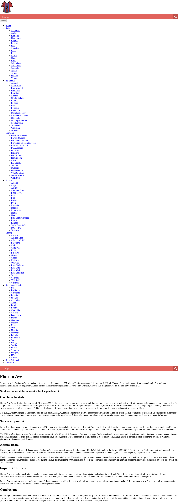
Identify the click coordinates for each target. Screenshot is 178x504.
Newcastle (15, 118)
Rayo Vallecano (18, 265)
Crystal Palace (17, 98)
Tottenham (15, 125)
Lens (13, 195)
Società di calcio (13, 360)
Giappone (15, 320)
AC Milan (15, 30)
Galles (14, 357)
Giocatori (10, 362)
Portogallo (15, 338)
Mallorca (15, 260)
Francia (9, 180)
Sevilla (14, 275)
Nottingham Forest (19, 120)
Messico (14, 323)
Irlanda (14, 318)
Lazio (13, 50)
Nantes (14, 213)
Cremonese (16, 38)
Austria (14, 303)
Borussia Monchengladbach (23, 143)
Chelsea (14, 95)
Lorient (14, 200)
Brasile (14, 308)
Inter (13, 45)
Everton (14, 100)
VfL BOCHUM (18, 173)
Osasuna (15, 263)
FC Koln (15, 150)
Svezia (14, 347)
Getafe (14, 255)
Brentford (15, 90)
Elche (13, 250)
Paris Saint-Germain (20, 218)
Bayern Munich (18, 138)
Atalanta (14, 33)
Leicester (15, 108)
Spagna (9, 233)
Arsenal (14, 83)
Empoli (14, 40)
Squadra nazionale (14, 285)
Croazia (14, 313)
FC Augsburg (17, 148)
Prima (8, 25)
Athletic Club (17, 238)
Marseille (15, 205)
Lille (13, 198)
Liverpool (15, 110)
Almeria (14, 235)
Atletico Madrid (18, 240)
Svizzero (15, 350)
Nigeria (14, 330)
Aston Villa (16, 85)
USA (13, 355)
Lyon (13, 203)
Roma (13, 60)
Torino (14, 73)
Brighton (15, 93)
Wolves (14, 130)
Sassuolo (15, 68)
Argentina (15, 300)
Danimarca (16, 315)
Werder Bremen (18, 175)
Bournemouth (17, 88)
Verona (14, 78)
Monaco (14, 208)
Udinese (14, 75)
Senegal (14, 343)
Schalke (14, 165)
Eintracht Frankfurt (19, 145)
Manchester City (18, 113)
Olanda (14, 328)
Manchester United (19, 115)
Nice (13, 215)
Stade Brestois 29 (18, 225)
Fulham (14, 103)
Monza (14, 55)
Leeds (13, 105)
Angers (14, 185)
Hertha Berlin (17, 155)
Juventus (15, 48)
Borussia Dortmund (19, 140)
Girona (14, 258)
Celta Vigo (16, 248)
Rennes (14, 223)
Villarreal (15, 283)
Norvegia (15, 333)
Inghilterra (10, 80)
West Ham (15, 128)
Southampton (17, 123)
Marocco (15, 325)
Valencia (15, 278)
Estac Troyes (16, 193)
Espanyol (15, 253)
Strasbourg (16, 228)
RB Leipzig (16, 163)
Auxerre (14, 188)
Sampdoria (16, 65)
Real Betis (15, 268)
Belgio (14, 305)
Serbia (14, 345)
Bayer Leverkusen (19, 135)
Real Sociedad (17, 273)
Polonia (14, 335)
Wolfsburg (15, 178)
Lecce (13, 53)
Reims (14, 220)
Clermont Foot (17, 190)
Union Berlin (17, 170)
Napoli (14, 58)
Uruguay (15, 352)
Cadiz (13, 245)
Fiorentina (15, 43)
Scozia (14, 340)
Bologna (15, 35)
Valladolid (15, 280)
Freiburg (15, 153)
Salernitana (16, 63)
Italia (8, 28)
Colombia (15, 310)
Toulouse (15, 230)
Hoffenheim (16, 158)
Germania (10, 133)
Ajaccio (14, 183)
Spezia (14, 70)
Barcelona (15, 243)
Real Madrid (16, 270)
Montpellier (16, 210)
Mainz (14, 160)
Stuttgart (14, 168)
